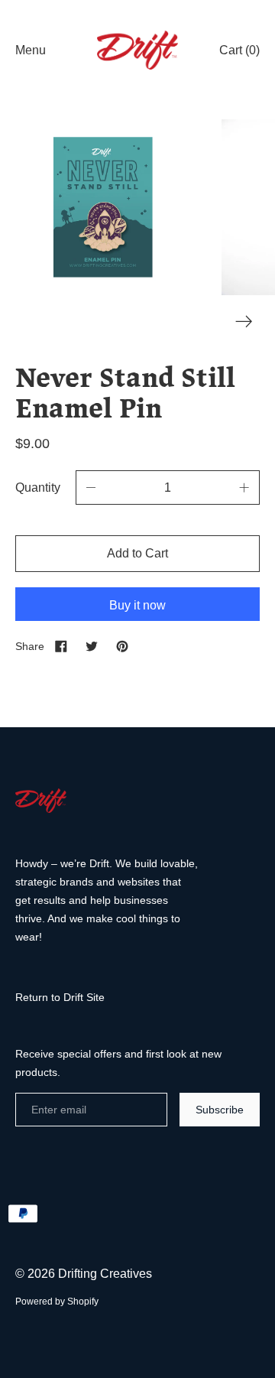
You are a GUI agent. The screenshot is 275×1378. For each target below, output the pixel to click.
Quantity (37, 487)
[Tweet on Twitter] (91, 646)
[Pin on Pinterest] (122, 646)
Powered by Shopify (57, 1301)
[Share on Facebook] (61, 646)
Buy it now (137, 605)
